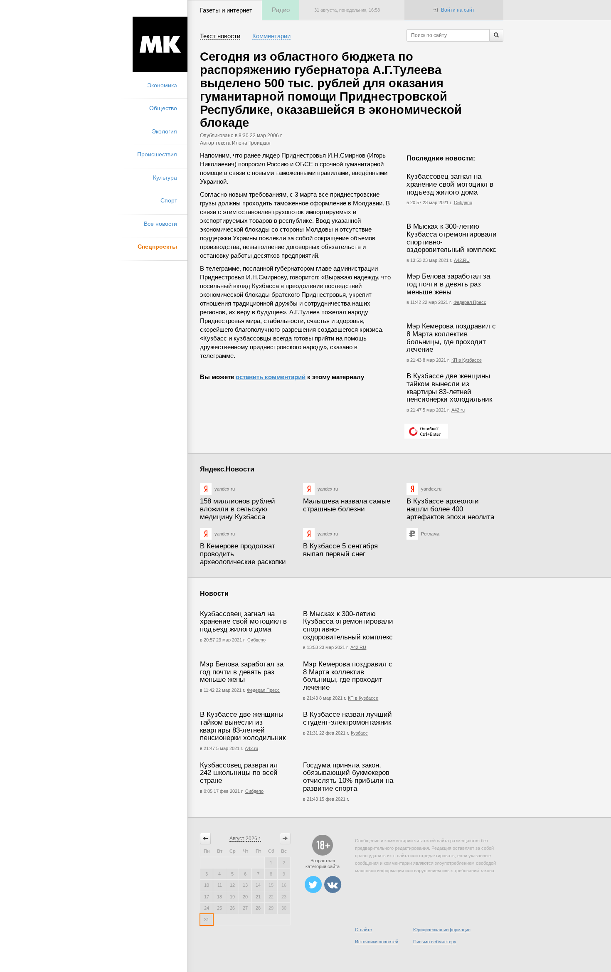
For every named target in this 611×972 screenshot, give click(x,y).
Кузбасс (359, 732)
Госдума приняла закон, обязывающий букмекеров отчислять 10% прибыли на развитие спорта (348, 776)
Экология (164, 131)
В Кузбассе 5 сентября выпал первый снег (340, 550)
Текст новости (220, 35)
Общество (163, 108)
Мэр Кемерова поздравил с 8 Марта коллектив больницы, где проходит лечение (451, 337)
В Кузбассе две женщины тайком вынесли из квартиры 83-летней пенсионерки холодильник (449, 387)
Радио (281, 9)
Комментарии (271, 35)
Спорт (168, 200)
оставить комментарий (271, 376)
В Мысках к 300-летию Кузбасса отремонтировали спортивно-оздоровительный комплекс (452, 238)
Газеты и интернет (226, 10)
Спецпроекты (157, 246)
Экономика (162, 85)
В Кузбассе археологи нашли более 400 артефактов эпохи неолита (450, 509)
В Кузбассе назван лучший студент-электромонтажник (347, 718)
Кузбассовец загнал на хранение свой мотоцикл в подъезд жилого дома (450, 184)
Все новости (160, 223)
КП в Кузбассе (466, 360)
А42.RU (462, 260)
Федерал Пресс (469, 302)
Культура (165, 177)
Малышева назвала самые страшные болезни (346, 505)
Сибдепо (463, 202)
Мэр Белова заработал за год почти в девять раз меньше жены (448, 284)
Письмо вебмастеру (434, 941)
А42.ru (458, 409)
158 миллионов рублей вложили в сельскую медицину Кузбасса (237, 509)
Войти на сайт (458, 10)
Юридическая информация (442, 929)
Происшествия (157, 154)
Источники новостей (376, 941)
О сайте (363, 929)
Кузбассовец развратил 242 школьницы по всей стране (239, 773)
